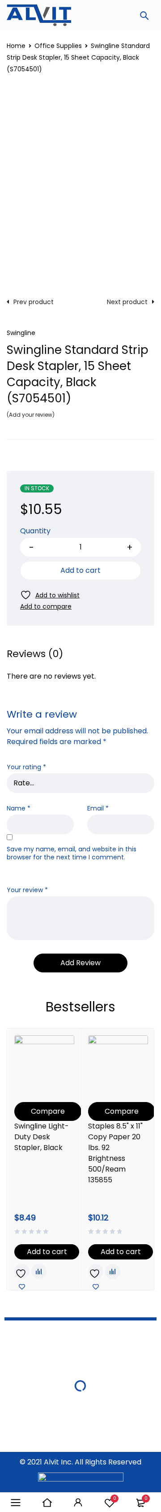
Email (98, 808)
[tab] (35, 654)
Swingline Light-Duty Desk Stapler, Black (41, 1137)
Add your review (30, 414)
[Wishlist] (50, 595)
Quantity (35, 531)
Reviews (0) (35, 654)
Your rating (26, 767)
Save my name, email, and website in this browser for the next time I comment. (71, 853)
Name (18, 808)
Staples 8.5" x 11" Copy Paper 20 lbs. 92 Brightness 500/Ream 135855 (115, 1153)
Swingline (21, 332)
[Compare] (46, 606)
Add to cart (80, 570)
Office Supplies (58, 45)
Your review (27, 890)
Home (16, 45)
